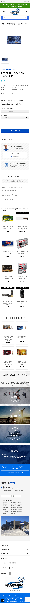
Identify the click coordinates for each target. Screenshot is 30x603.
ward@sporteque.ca (11, 568)
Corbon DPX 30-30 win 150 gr (8, 252)
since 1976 (13, 597)
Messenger (16, 156)
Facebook (10, 573)
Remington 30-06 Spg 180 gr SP (8, 227)
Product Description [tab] (15, 176)
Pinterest (12, 140)
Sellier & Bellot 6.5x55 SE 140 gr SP (8, 278)
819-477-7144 (15, 153)
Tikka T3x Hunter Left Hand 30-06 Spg (22, 228)
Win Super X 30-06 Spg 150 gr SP (22, 252)
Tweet (10, 140)
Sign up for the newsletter (15, 472)
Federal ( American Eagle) (8, 69)
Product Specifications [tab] (15, 181)
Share (8, 140)
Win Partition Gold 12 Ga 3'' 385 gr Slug (8, 303)
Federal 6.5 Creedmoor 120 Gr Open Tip (8, 362)
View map (7, 496)
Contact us (4, 559)
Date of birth (4, 115)
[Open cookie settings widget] (2, 600)
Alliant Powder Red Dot (22, 302)
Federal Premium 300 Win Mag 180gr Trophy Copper (9, 338)
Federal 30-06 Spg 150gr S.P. (21, 336)
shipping (18, 599)
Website (17, 496)
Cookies (23, 601)
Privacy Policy (18, 601)
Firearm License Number (7, 108)
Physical (5, 599)
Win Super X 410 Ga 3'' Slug (22, 277)
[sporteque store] (15, 526)
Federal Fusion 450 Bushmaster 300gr (21, 362)
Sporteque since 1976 (15, 590)
